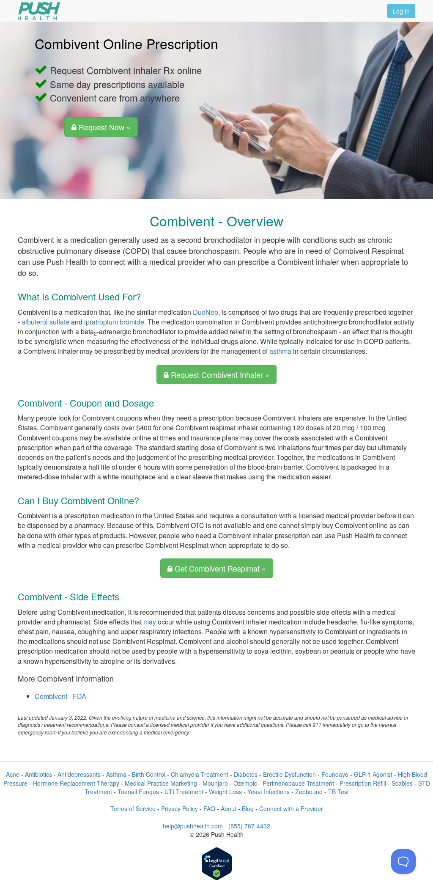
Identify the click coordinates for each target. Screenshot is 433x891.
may (149, 622)
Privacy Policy (179, 808)
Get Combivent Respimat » (219, 568)
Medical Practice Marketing (161, 783)
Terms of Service (133, 808)
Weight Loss (225, 791)
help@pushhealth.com (193, 826)
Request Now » (104, 126)
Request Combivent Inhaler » (219, 374)
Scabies (402, 783)
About (228, 808)
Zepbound (309, 791)
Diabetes (246, 774)
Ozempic (245, 783)
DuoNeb (205, 312)
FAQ (209, 808)
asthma (280, 351)
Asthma (116, 774)
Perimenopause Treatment (298, 783)
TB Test (338, 791)
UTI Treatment (183, 791)
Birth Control (148, 774)
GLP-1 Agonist (373, 774)
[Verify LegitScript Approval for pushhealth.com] (216, 864)
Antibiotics (38, 774)
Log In (401, 11)
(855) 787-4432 (249, 826)
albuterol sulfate (45, 322)
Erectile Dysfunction (289, 774)
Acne (12, 774)
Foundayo (334, 774)
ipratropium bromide (114, 322)
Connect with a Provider (291, 808)
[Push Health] (39, 11)
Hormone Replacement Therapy (76, 783)
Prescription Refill (363, 783)
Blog (248, 808)
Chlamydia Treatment (199, 774)
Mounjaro (215, 783)
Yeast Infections (268, 791)
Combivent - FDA (60, 696)
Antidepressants (79, 774)
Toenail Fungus (138, 791)
